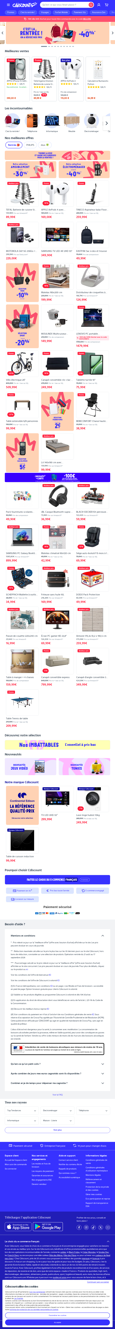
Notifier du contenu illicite (70, 1164)
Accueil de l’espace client (16, 1160)
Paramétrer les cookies (57, 1315)
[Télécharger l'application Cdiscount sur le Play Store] (48, 1226)
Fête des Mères (56, 1255)
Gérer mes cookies (94, 1194)
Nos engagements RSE (42, 1180)
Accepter (57, 1322)
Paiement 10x (80, 12)
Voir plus (57, 1130)
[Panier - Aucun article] (106, 5)
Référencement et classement (94, 1181)
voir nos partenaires (37, 1292)
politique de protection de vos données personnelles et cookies (34, 1309)
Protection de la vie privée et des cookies (97, 1188)
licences (96, 1259)
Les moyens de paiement (43, 1171)
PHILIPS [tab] (30, 145)
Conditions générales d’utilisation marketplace (97, 1169)
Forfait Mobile (61, 12)
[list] (57, 78)
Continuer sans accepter (98, 1282)
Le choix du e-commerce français (22, 1241)
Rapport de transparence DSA (97, 1204)
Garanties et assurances (42, 1176)
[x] (100, 1227)
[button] (8, 123)
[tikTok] (93, 1227)
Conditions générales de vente (96, 1161)
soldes (63, 1252)
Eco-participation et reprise (98, 1199)
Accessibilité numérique (69, 1177)
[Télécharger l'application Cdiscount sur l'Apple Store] (18, 1226)
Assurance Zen (98, 12)
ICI (50, 975)
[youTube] (107, 1227)
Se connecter (11, 1169)
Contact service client (68, 1160)
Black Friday (74, 1252)
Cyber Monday (89, 1252)
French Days (13, 1255)
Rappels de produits (68, 1169)
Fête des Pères (69, 1255)
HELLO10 (87, 19)
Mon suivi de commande (16, 1164)
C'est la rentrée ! (28, 12)
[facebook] (79, 1227)
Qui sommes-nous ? (67, 1173)
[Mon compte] (98, 5)
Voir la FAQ (58, 1095)
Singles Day (104, 1252)
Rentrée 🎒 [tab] (14, 145)
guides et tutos (59, 1277)
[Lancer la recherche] (91, 4)
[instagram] (86, 1227)
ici (27, 969)
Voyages (45, 12)
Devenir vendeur (39, 1184)
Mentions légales (93, 1175)
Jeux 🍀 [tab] (45, 145)
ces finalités (18, 1298)
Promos (10, 12)
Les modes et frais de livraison (41, 1165)
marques (86, 1259)
